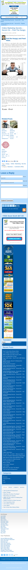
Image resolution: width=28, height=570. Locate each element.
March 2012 (3, 527)
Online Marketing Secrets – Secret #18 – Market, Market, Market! (12, 401)
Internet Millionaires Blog (6, 538)
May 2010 (3, 532)
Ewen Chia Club (4, 540)
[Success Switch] (8, 338)
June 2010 (3, 531)
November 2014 (4, 522)
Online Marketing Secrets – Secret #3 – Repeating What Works (12, 444)
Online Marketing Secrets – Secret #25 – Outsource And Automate (12, 380)
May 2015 (3, 517)
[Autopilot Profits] (8, 254)
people (3, 165)
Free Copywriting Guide (8, 460)
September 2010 (5, 528)
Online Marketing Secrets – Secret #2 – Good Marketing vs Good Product (14, 447)
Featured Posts (6, 478)
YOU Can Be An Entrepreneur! (10, 469)
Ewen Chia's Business (6, 544)
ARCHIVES (22, 487)
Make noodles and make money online (12, 354)
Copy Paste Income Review (7, 551)
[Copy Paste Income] (8, 263)
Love (4, 482)
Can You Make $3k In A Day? (10, 356)
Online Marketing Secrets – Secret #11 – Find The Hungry (13, 29)
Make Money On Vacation (9, 363)
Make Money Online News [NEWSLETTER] (13, 457)
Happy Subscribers (7, 452)
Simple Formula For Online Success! (11, 459)
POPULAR (5, 487)
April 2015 (3, 518)
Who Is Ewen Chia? (5, 549)
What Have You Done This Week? (11, 467)
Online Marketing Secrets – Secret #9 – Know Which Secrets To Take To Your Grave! (14, 427)
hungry (7, 163)
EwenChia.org (4, 541)
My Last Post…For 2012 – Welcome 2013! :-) (13, 454)
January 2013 (4, 523)
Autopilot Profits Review (6, 550)
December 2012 (4, 525)
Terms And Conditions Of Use (17, 567)
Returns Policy (8, 567)
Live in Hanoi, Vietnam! (8, 464)
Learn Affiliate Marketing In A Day (11, 352)
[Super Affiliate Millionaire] (8, 291)
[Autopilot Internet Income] (8, 319)
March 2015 (3, 520)
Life (4, 480)
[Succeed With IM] (8, 328)
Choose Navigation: (10, 17)
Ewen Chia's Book (5, 547)
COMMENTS (16, 487)
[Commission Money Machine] (8, 300)
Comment (17, 166)
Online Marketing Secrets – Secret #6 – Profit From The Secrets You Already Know (13, 435)
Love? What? (6, 466)
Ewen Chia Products (5, 543)
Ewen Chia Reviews (5, 545)
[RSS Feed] (24, 211)
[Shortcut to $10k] (8, 310)
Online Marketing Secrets (18, 163)
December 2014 (4, 521)
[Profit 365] (8, 273)
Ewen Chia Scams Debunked (7, 539)
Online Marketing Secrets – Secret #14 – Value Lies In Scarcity (5, 153)
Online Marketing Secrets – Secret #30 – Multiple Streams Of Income (13, 134)
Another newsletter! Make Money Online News (14, 455)
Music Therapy (6, 462)
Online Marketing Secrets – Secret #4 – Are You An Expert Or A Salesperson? (5, 134)
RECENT (10, 487)
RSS (22, 166)
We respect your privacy (15, 242)
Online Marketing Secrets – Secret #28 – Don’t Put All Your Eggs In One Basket (14, 372)
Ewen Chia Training (5, 546)
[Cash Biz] (8, 282)
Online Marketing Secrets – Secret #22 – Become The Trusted (12, 389)
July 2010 (3, 530)
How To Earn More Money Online (11, 351)
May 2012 (3, 526)
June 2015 (3, 516)
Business (10, 166)
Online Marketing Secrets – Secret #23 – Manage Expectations (12, 386)
